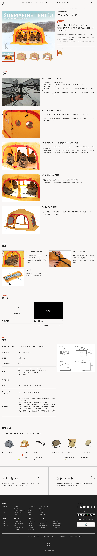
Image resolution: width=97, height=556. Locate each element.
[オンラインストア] (91, 2)
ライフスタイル (6, 514)
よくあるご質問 (56, 527)
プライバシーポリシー (21, 536)
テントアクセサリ (19, 512)
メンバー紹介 (31, 529)
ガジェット (5, 512)
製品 (23, 2)
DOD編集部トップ (32, 521)
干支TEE (17, 529)
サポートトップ (43, 521)
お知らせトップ (6, 521)
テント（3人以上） (69, 8)
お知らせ (5, 523)
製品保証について (44, 525)
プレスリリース (6, 529)
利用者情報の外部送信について (51, 536)
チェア (29, 508)
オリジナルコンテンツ (20, 527)
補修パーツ (42, 514)
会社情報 (63, 536)
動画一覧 (30, 525)
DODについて (49, 2)
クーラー (30, 510)
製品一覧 (62, 8)
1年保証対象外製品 (57, 525)
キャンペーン (18, 525)
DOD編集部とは (31, 527)
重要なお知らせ (6, 525)
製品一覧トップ (6, 506)
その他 (29, 514)
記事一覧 (30, 523)
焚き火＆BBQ (43, 508)
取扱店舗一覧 (43, 523)
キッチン (42, 510)
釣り (16, 514)
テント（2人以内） (32, 506)
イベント (5, 527)
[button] (8, 57)
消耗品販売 (42, 527)
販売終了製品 (56, 521)
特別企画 (30, 2)
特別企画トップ (18, 521)
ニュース (58, 2)
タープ (4, 508)
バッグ (41, 512)
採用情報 (71, 536)
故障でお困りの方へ (57, 523)
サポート (66, 2)
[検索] (87, 2)
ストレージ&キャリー (20, 510)
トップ (58, 8)
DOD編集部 (39, 2)
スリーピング (6, 510)
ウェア (29, 512)
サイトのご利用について (34, 536)
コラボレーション (19, 523)
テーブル (17, 508)
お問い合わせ (79, 536)
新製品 (16, 506)
